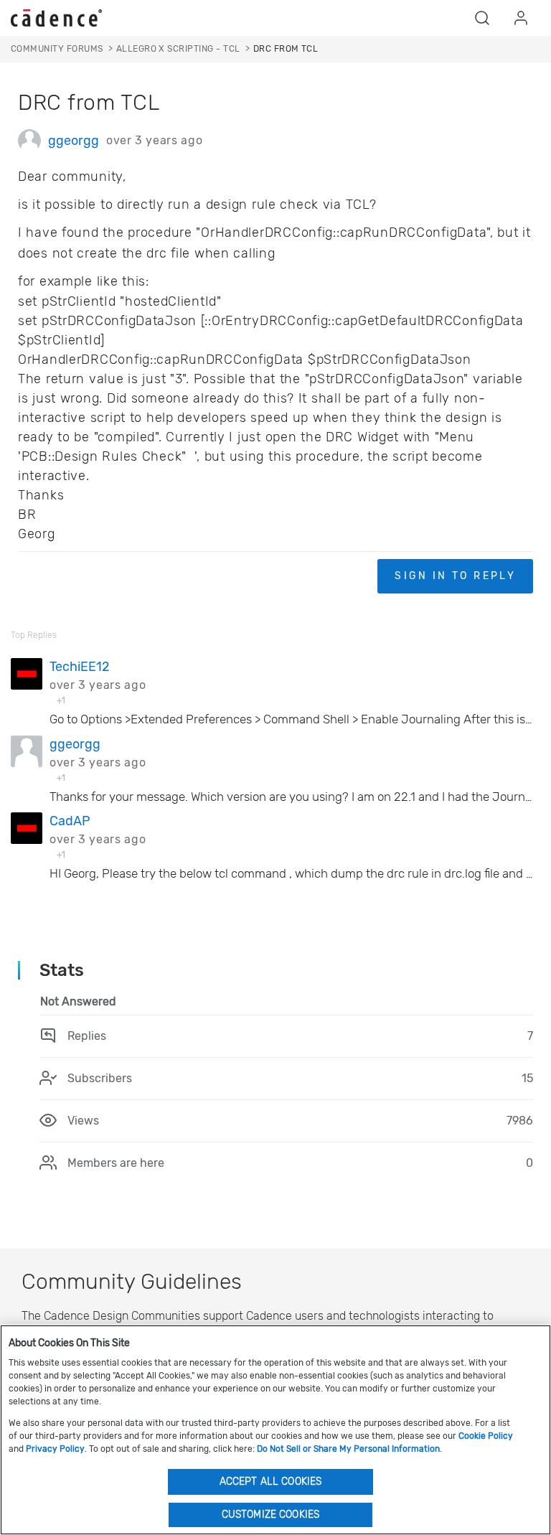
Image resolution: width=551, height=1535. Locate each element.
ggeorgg (73, 141)
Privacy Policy (55, 1449)
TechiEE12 (80, 667)
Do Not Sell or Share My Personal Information (348, 1449)
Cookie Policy (485, 1436)
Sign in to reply (455, 576)
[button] (482, 18)
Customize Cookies (270, 1514)
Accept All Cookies (271, 1481)
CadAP (70, 821)
